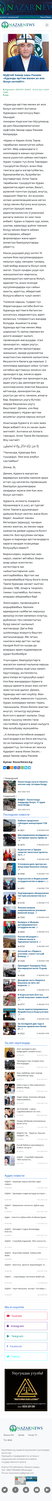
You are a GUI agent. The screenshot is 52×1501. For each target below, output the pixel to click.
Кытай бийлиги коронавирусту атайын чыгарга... (30, 1146)
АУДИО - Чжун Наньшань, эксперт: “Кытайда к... (26, 1288)
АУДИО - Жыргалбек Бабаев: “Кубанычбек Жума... (23, 1254)
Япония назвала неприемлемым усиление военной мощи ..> (32, 910)
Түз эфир (8, 1440)
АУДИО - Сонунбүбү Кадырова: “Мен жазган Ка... (30, 1158)
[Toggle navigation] (46, 25)
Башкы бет (9, 1435)
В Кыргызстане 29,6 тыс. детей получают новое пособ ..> (33, 997)
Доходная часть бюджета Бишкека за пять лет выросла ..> (31, 983)
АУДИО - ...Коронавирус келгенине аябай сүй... (25, 1276)
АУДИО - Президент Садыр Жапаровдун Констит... (22, 1230)
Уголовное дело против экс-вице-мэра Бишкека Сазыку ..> (33, 867)
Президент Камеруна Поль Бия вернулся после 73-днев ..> (32, 968)
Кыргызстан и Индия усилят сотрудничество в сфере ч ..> (33, 880)
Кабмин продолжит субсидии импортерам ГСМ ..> (32, 823)
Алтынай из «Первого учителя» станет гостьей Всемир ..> (31, 954)
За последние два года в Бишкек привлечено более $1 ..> (32, 1026)
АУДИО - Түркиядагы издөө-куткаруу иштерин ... (26, 1193)
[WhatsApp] (22, 767)
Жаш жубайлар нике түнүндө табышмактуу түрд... (29, 1074)
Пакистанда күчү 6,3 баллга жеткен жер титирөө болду (32, 783)
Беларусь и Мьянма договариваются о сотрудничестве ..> (28, 925)
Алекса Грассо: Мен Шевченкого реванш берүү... (31, 1086)
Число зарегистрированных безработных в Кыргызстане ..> (33, 1012)
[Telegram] (29, 767)
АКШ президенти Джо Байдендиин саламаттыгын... (29, 1050)
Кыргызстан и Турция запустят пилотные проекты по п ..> (33, 852)
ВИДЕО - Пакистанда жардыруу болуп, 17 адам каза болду (31, 802)
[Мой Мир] (15, 767)
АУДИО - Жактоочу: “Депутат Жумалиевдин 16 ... (26, 1265)
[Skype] (25, 767)
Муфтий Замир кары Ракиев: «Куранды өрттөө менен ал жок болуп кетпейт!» (24, 78)
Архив (21, 1435)
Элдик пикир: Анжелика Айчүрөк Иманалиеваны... (31, 1098)
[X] (8, 767)
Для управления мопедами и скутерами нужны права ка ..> (33, 838)
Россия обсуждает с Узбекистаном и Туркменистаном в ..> (29, 939)
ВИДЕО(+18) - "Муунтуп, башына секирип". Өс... (31, 1134)
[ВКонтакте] (4, 767)
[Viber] (18, 767)
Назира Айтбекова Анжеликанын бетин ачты (31, 1122)
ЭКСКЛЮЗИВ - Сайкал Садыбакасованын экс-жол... (29, 1110)
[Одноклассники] (11, 767)
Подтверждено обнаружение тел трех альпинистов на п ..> (33, 896)
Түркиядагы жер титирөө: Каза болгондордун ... (30, 1062)
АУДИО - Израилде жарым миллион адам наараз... (23, 1182)
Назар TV (32, 1435)
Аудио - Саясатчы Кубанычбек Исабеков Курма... (26, 1217)
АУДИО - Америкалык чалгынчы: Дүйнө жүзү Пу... (24, 1206)
